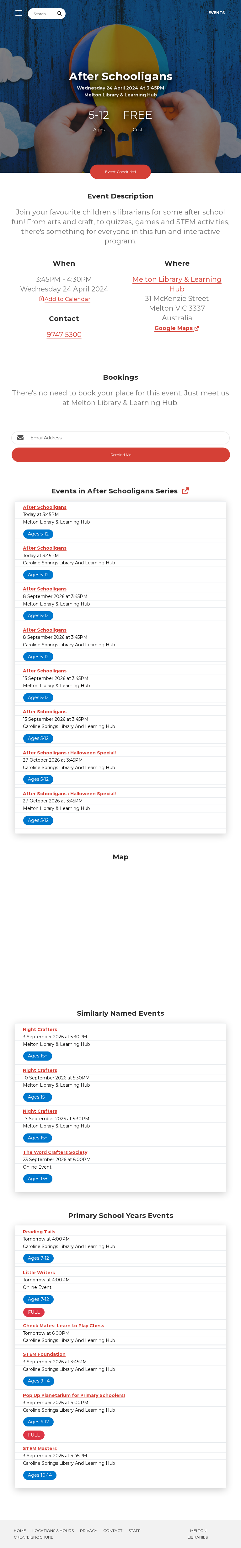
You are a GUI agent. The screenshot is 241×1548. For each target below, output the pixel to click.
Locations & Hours (53, 1530)
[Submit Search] (60, 13)
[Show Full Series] (185, 491)
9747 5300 (64, 334)
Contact (112, 1530)
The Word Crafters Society (55, 1152)
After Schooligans (45, 507)
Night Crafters (40, 1029)
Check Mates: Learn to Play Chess (63, 1325)
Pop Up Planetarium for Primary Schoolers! (74, 1395)
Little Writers (39, 1272)
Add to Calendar (67, 299)
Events (216, 12)
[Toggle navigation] (17, 13)
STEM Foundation (44, 1354)
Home (20, 1530)
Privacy (88, 1530)
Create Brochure (33, 1537)
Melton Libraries (198, 1534)
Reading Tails (39, 1232)
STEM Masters (40, 1448)
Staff (134, 1530)
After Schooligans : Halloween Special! (69, 753)
